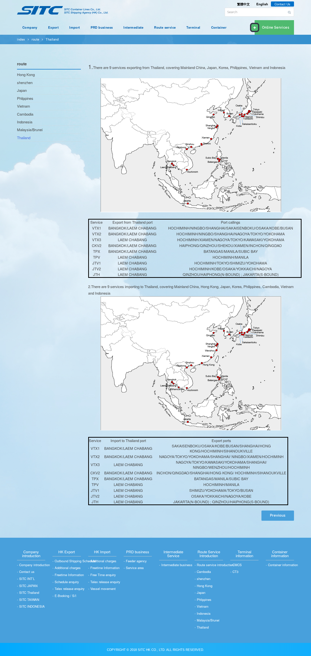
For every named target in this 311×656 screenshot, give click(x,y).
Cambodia (25, 114)
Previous (277, 515)
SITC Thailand (29, 592)
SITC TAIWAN (29, 599)
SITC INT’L (27, 578)
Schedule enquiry (67, 581)
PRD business (102, 27)
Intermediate (133, 27)
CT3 (235, 571)
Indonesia (24, 121)
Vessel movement (103, 588)
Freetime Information (69, 574)
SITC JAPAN (28, 585)
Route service (165, 27)
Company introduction (34, 564)
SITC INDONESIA (32, 606)
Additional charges (68, 567)
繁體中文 (243, 4)
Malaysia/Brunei (30, 129)
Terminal (193, 27)
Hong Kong (26, 74)
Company (29, 27)
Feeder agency (136, 561)
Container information (283, 564)
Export (53, 27)
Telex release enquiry (70, 588)
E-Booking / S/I (65, 595)
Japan (22, 90)
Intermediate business (176, 564)
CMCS (237, 564)
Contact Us (282, 4)
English (262, 4)
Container (219, 27)
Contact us (27, 571)
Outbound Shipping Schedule (75, 561)
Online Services (275, 27)
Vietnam (23, 106)
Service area (135, 567)
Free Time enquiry (103, 574)
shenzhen (25, 82)
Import (74, 27)
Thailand (52, 39)
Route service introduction (215, 564)
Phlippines (25, 98)
